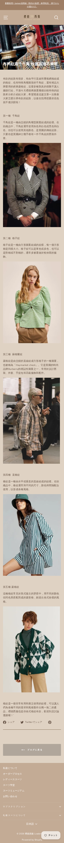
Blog (6, 50)
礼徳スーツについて (14, 815)
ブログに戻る (34, 749)
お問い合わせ (10, 796)
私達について (10, 768)
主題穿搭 (7, 56)
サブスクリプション (14, 806)
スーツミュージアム (13, 790)
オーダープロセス (12, 773)
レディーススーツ (12, 779)
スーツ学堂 (9, 785)
